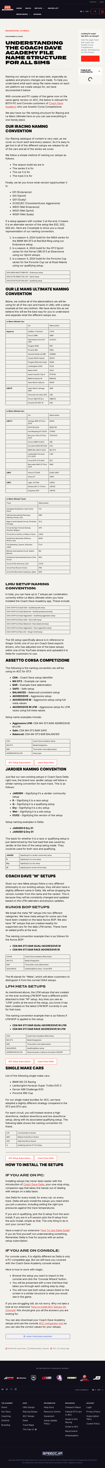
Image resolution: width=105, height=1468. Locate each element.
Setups (38, 8)
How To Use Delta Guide (55, 1230)
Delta (28, 8)
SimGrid (37, 14)
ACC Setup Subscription (19, 762)
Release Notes (12, 31)
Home (19, 8)
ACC (54, 1348)
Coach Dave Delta (46, 762)
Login (101, 2)
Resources (22, 14)
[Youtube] (2, 1389)
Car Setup (61, 1348)
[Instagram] (11, 1389)
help (67, 1348)
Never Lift (53, 8)
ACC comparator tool (51, 1323)
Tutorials (24, 31)
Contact (93, 2)
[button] (99, 71)
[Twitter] (7, 1389)
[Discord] (15, 1389)
